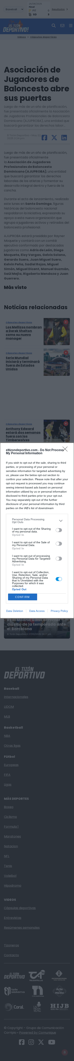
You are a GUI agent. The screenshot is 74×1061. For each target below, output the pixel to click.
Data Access (37, 610)
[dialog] (37, 530)
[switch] (59, 530)
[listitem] (37, 520)
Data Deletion (14, 610)
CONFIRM (22, 597)
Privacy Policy (59, 610)
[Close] (66, 450)
